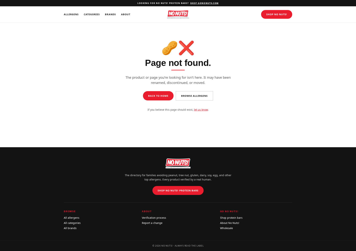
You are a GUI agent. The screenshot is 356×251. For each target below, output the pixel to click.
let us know (201, 109)
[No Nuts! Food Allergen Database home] (178, 14)
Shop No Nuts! (276, 14)
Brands (110, 14)
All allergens (71, 217)
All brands (70, 228)
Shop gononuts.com (204, 3)
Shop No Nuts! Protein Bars (178, 190)
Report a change (152, 223)
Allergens (71, 14)
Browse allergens (194, 95)
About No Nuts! (229, 223)
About (125, 14)
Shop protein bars (231, 217)
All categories (72, 223)
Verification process (154, 217)
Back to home (158, 95)
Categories (92, 14)
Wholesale (226, 228)
